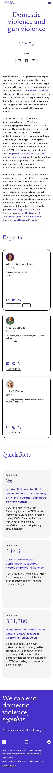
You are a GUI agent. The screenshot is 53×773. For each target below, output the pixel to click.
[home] (9, 3)
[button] (48, 3)
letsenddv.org (33, 730)
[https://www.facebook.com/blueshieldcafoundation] (49, 742)
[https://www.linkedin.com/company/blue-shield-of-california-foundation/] (4, 742)
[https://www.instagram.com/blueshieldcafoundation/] (26, 742)
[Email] (33, 60)
